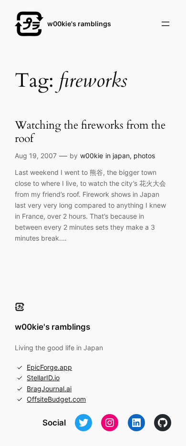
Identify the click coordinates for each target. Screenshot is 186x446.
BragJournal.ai (49, 389)
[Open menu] (165, 24)
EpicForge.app (49, 367)
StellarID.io (43, 378)
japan (121, 156)
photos (144, 156)
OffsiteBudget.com (56, 399)
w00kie (91, 156)
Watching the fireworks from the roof (90, 132)
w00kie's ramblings (79, 24)
